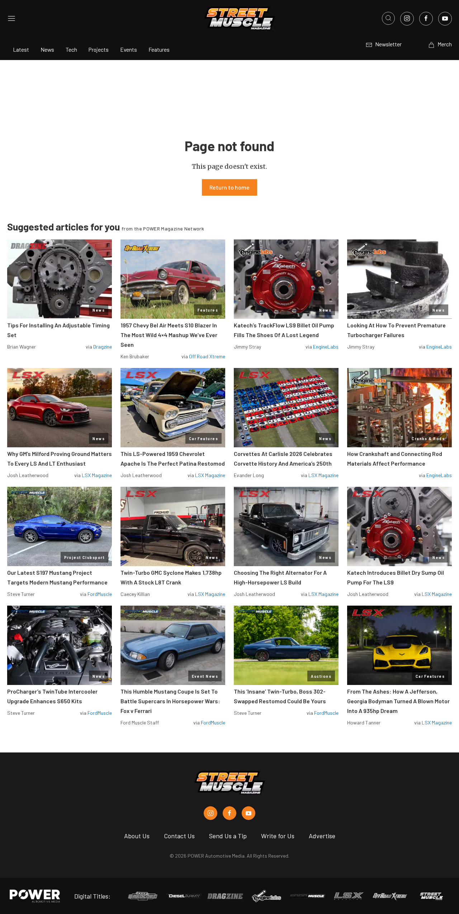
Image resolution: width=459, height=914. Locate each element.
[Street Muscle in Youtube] (248, 813)
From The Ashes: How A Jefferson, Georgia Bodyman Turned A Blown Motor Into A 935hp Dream (398, 701)
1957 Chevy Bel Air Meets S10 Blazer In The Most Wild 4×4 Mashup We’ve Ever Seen (168, 335)
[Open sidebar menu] (11, 18)
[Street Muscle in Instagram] (210, 813)
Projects (99, 49)
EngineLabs (326, 347)
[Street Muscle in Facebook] (229, 813)
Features (159, 49)
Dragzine (102, 347)
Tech (71, 49)
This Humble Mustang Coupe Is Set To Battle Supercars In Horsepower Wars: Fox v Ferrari (170, 701)
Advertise (322, 836)
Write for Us (277, 836)
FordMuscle (99, 594)
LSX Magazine (97, 475)
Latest (21, 49)
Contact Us (179, 836)
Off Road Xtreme (207, 356)
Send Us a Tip (228, 836)
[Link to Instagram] (407, 18)
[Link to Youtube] (445, 18)
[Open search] (388, 18)
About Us (137, 836)
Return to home (229, 187)
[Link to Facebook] (426, 18)
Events (128, 49)
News (47, 49)
